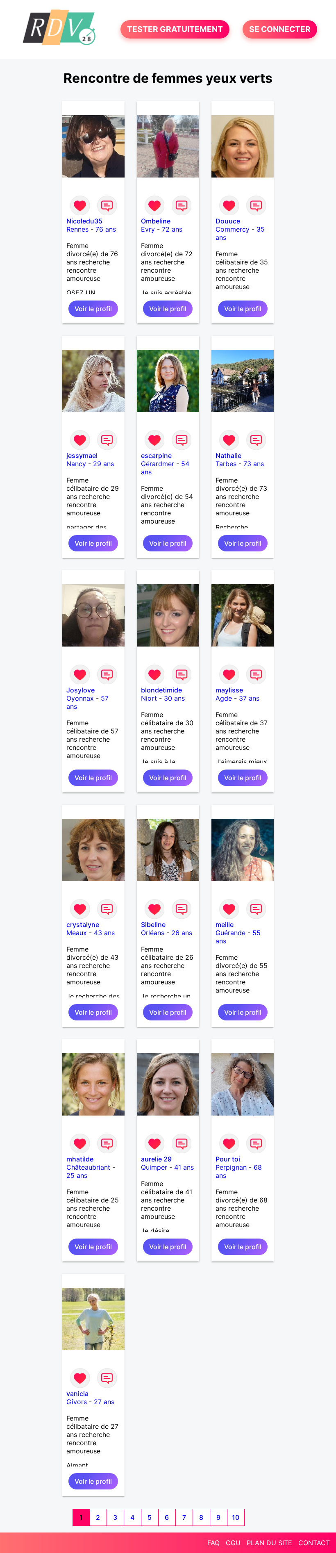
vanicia (77, 1393)
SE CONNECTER (280, 29)
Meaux (76, 933)
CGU (233, 1543)
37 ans (249, 698)
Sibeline (153, 924)
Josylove (80, 690)
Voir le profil (93, 309)
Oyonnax (80, 698)
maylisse (229, 690)
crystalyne (82, 924)
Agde (224, 698)
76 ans (105, 229)
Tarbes (226, 464)
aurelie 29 (156, 1159)
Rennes (77, 229)
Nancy (76, 464)
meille (225, 924)
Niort (149, 698)
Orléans (152, 933)
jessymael (82, 455)
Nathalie (228, 455)
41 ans (184, 1167)
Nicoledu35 (84, 221)
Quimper (154, 1167)
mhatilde (79, 1159)
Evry (148, 229)
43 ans (104, 933)
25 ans (76, 1175)
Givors (76, 1402)
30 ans (174, 698)
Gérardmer (157, 464)
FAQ (213, 1543)
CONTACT (314, 1543)
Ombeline (155, 221)
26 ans (181, 933)
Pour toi (228, 1159)
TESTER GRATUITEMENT (175, 29)
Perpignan (231, 1167)
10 (235, 1517)
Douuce (228, 221)
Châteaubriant (88, 1167)
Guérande (230, 933)
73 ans (253, 464)
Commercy (233, 229)
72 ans (172, 229)
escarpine (156, 455)
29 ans (103, 464)
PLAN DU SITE (269, 1543)
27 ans (104, 1402)
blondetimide (161, 690)
